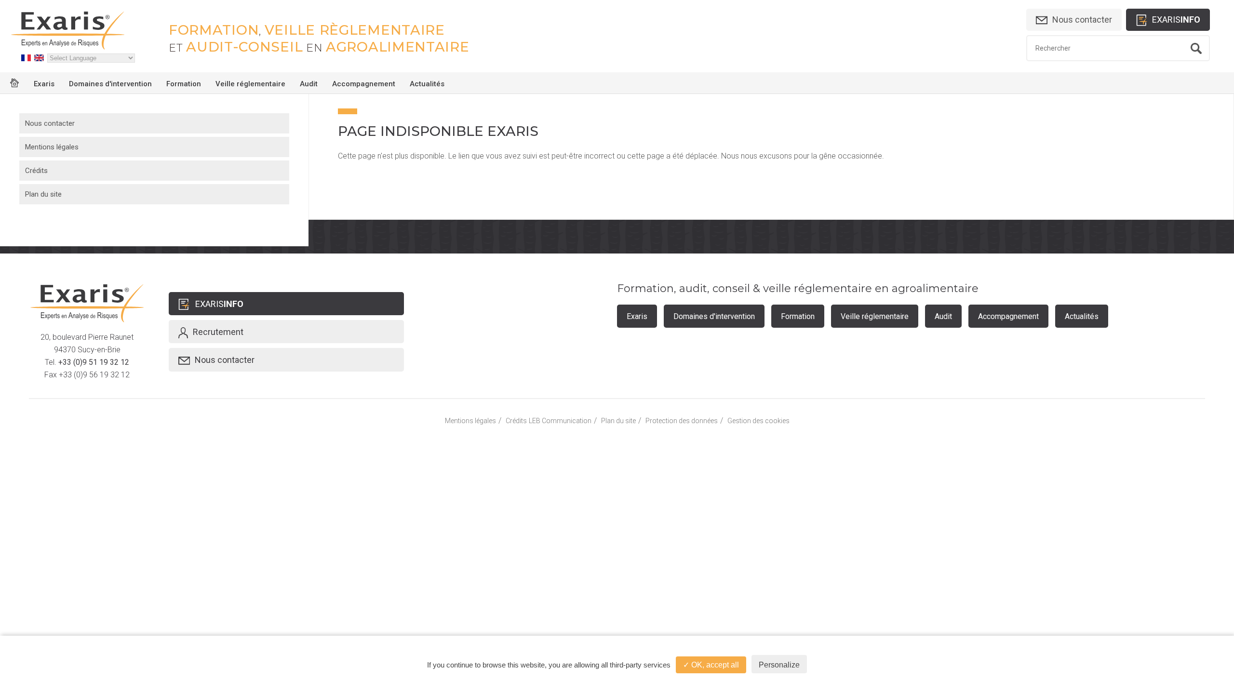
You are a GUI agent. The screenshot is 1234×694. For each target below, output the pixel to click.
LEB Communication (560, 421)
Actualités (427, 84)
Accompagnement (363, 84)
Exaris (44, 84)
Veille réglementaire (250, 84)
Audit (309, 84)
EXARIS (1176, 19)
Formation (183, 84)
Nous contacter (1082, 19)
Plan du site (43, 194)
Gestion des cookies (758, 421)
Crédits (36, 170)
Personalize (779, 665)
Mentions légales (52, 147)
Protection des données (681, 421)
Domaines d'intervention (110, 84)
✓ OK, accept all (711, 665)
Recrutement (218, 332)
